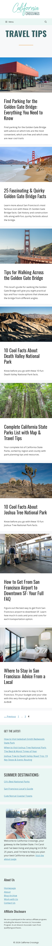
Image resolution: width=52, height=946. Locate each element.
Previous (10, 716)
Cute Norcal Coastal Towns (18, 795)
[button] (45, 21)
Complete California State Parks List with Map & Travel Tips (25, 432)
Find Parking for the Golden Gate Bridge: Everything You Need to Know (23, 109)
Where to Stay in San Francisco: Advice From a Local (24, 676)
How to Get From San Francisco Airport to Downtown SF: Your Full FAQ (24, 590)
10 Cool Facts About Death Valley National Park (22, 356)
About (7, 891)
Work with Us (11, 899)
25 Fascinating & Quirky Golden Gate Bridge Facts (25, 193)
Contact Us (9, 902)
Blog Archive (10, 895)
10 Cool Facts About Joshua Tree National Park (25, 509)
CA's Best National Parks (17, 781)
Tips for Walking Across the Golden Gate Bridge (24, 275)
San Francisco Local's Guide (18, 788)
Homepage (10, 888)
